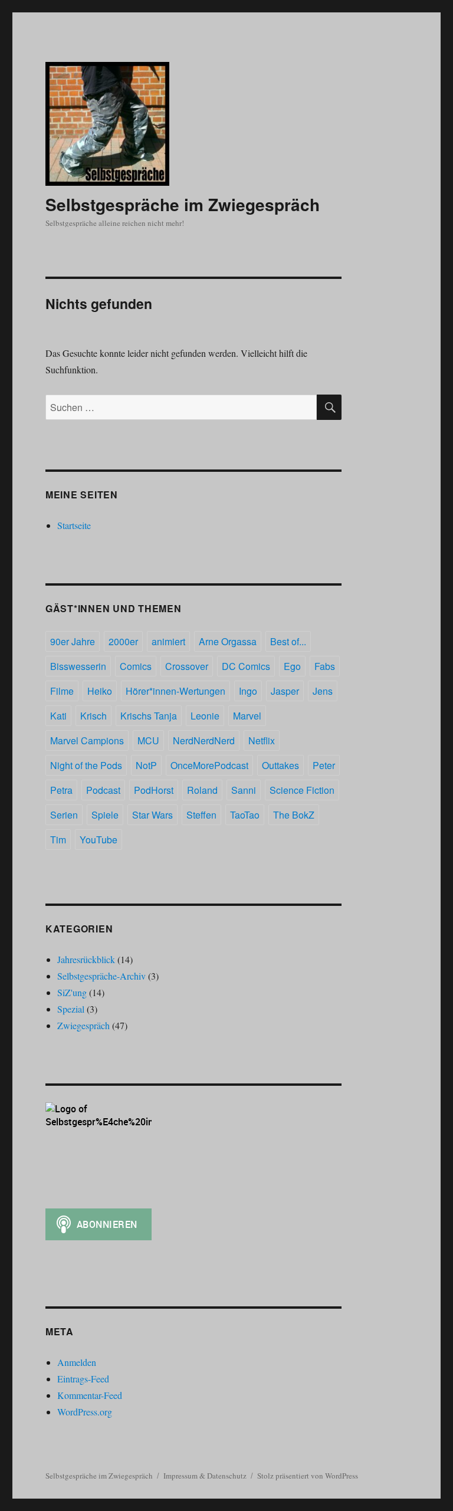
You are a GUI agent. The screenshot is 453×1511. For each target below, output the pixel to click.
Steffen (201, 815)
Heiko (99, 691)
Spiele (105, 815)
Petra (61, 790)
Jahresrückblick (86, 959)
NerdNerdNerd (204, 740)
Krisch (93, 715)
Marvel (247, 715)
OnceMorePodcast (209, 765)
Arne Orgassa (228, 641)
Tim (58, 839)
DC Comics (246, 666)
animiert (168, 641)
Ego (292, 666)
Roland (202, 790)
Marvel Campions (87, 740)
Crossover (186, 666)
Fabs (324, 666)
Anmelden (76, 1362)
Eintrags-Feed (83, 1378)
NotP (146, 765)
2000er (123, 641)
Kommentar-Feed (89, 1395)
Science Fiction (302, 790)
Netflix (261, 740)
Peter (324, 765)
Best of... (288, 641)
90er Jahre (72, 641)
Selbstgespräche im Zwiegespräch (182, 204)
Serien (64, 815)
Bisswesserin (78, 666)
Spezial (70, 1009)
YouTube (98, 839)
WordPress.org (84, 1411)
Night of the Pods (86, 765)
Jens (323, 691)
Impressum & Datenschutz (205, 1475)
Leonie (205, 715)
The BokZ (293, 815)
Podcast (103, 790)
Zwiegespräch (83, 1025)
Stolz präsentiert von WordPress (307, 1475)
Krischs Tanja (148, 715)
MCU (148, 740)
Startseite (74, 525)
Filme (62, 691)
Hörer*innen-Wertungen (175, 691)
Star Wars (152, 815)
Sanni (243, 790)
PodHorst (153, 790)
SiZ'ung (72, 992)
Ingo (248, 691)
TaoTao (245, 815)
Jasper (285, 691)
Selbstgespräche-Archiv (101, 976)
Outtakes (280, 765)
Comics (136, 666)
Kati (58, 715)
